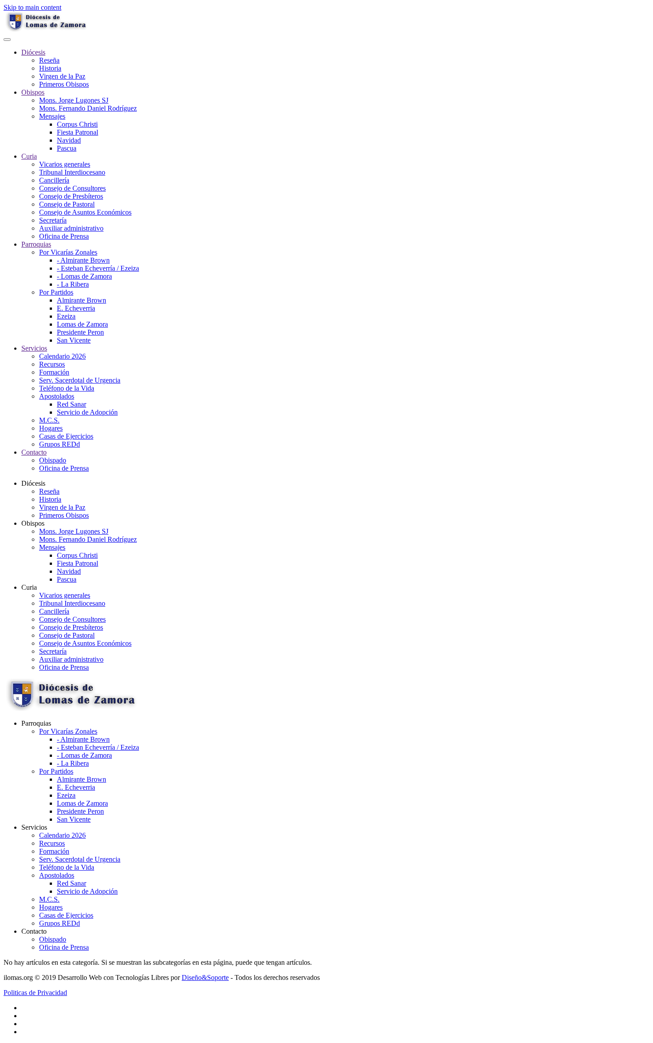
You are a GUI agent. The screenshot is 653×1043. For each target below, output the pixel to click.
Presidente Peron (80, 332)
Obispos (32, 92)
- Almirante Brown (83, 260)
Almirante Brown (81, 300)
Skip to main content (32, 7)
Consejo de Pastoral (67, 204)
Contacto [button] (34, 931)
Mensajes (52, 116)
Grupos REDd (59, 444)
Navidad (69, 140)
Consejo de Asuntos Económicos (85, 212)
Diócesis (33, 52)
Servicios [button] (34, 827)
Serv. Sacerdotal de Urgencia (79, 380)
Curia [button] (29, 587)
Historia (50, 68)
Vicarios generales (64, 164)
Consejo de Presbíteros (71, 196)
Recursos (52, 364)
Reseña (49, 60)
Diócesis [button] (33, 483)
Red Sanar (71, 404)
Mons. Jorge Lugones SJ (73, 100)
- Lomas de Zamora (84, 276)
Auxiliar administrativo (71, 228)
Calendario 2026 (62, 356)
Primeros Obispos (64, 84)
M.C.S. (49, 420)
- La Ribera (73, 284)
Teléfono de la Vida (66, 388)
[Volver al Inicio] (46, 29)
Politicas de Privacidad (35, 992)
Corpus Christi (77, 124)
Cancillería (54, 180)
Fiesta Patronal (77, 132)
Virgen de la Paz (62, 76)
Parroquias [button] (36, 723)
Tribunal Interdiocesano (72, 172)
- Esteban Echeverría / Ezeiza (98, 268)
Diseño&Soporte (205, 977)
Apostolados (56, 396)
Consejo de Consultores (72, 188)
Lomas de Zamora (82, 324)
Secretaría (53, 220)
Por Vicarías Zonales (68, 252)
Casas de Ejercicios (66, 436)
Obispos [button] (32, 523)
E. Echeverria (76, 308)
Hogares (51, 428)
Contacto (34, 452)
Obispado (52, 460)
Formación (54, 372)
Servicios (34, 348)
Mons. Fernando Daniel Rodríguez (88, 108)
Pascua (66, 148)
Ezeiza (66, 316)
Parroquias (36, 244)
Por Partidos (56, 292)
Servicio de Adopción (87, 412)
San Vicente (74, 340)
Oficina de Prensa (64, 236)
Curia (29, 156)
